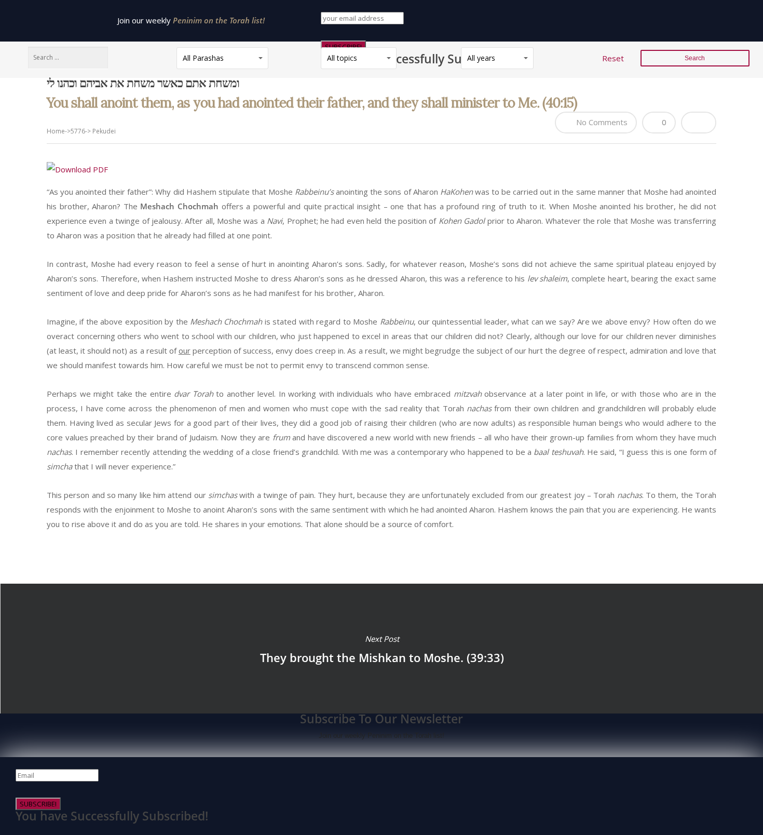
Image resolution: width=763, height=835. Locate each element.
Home (56, 131)
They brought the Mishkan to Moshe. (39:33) (381, 648)
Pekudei (104, 131)
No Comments (601, 122)
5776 (78, 131)
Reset (613, 58)
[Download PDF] (77, 169)
